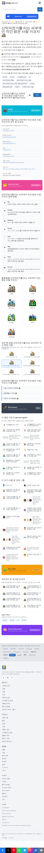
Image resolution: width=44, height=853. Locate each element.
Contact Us (5, 822)
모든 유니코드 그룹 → (9, 709)
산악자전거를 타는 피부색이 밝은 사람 (32, 593)
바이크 (12, 620)
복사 (37, 95)
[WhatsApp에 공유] (19, 850)
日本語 (5, 655)
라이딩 (5, 620)
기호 (3, 694)
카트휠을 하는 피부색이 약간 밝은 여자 (32, 425)
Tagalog (5, 658)
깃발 (3, 689)
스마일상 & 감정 (7, 732)
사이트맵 (4, 838)
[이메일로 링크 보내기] (41, 850)
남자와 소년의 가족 (31, 485)
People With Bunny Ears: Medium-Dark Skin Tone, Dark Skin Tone (32, 500)
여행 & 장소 (6, 729)
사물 (3, 692)
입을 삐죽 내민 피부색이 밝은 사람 (32, 528)
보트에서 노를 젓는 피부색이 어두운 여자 (11, 444)
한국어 (12, 655)
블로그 (4, 793)
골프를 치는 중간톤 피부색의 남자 (32, 468)
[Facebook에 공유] (2, 850)
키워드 (4, 781)
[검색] (39, 9)
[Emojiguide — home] (10, 3)
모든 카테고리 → (7, 741)
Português (17, 652)
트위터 (4, 761)
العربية (19, 655)
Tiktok (4, 770)
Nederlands (7, 652)
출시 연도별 (6, 784)
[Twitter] (7, 677)
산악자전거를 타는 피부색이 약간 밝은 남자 (11, 593)
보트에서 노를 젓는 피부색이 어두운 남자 (11, 455)
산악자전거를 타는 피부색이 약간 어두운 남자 (32, 600)
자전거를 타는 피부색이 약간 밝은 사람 (32, 606)
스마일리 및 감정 (7, 700)
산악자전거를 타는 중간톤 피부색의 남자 (11, 599)
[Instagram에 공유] (30, 850)
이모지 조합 (6, 779)
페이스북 (5, 755)
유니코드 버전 (6, 787)
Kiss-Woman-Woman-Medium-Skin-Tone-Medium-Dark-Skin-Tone (11, 530)
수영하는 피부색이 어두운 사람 (11, 468)
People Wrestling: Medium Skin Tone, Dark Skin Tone (11, 437)
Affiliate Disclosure (8, 816)
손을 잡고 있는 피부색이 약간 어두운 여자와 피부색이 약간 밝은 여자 (32, 510)
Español (13, 649)
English (5, 649)
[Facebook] (3, 677)
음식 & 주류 (6, 738)
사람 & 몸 (5, 718)
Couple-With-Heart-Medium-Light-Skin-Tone (31, 549)
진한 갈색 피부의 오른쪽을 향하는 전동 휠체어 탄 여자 (32, 491)
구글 (3, 752)
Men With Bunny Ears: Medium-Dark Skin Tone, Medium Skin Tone (11, 539)
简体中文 (34, 652)
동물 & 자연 (6, 735)
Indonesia (32, 655)
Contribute (5, 808)
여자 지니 (7, 485)
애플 (3, 750)
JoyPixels (5, 767)
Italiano (37, 649)
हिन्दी (25, 655)
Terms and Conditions (9, 810)
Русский (25, 652)
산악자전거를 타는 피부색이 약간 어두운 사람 (32, 587)
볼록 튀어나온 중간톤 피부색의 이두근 (11, 490)
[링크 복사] (35, 850)
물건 (3, 721)
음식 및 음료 (6, 706)
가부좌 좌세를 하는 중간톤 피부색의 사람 (11, 497)
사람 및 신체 (18, 22)
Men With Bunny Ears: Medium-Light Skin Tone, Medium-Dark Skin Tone (32, 520)
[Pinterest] (12, 677)
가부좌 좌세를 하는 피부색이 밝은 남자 (11, 508)
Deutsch (21, 649)
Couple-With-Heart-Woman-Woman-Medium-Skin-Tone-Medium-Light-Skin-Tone (11, 557)
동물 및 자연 (6, 703)
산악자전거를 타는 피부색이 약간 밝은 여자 (11, 606)
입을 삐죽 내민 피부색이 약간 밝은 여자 (11, 548)
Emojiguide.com (6, 22)
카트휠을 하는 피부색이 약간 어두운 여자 (32, 473)
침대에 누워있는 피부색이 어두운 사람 (32, 537)
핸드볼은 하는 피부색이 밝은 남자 (11, 450)
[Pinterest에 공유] (13, 850)
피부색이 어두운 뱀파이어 (11, 517)
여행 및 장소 (6, 697)
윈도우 (4, 758)
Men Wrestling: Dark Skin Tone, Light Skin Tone (32, 461)
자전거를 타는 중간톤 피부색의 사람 (11, 430)
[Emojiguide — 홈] (4, 667)
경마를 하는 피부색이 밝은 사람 (32, 444)
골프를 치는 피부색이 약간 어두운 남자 (11, 461)
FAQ (3, 799)
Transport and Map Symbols (12, 175)
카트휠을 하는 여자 (11, 424)
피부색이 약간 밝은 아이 (32, 555)
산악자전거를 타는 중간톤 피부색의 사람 (11, 586)
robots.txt (11, 838)
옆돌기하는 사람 (31, 449)
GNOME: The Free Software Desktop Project (16, 825)
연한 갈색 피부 (7, 87)
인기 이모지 (6, 790)
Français (29, 649)
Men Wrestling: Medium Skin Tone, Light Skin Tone (32, 437)
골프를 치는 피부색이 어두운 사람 (11, 473)
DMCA (4, 819)
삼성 (3, 764)
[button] (22, 130)
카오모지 (5, 796)
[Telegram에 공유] (25, 850)
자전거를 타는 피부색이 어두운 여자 (32, 455)
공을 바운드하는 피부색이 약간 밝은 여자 (32, 430)
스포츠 (32, 83)
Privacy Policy (6, 813)
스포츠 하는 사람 (30, 22)
